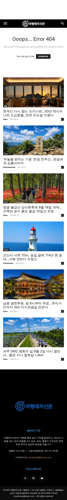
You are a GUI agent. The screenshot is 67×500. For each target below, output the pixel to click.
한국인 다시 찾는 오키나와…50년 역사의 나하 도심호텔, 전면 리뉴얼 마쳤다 (33, 113)
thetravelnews (9, 167)
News (6, 154)
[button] (5, 23)
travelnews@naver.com (39, 457)
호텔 (5, 106)
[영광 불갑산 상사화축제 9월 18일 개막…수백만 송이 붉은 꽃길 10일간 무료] (33, 188)
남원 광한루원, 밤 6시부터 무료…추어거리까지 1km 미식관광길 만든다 (32, 305)
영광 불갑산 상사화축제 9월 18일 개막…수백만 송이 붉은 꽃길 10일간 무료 (32, 209)
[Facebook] (25, 478)
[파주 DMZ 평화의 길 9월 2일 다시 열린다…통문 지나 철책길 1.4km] (33, 332)
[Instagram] (33, 478)
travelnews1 (8, 263)
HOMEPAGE (43, 56)
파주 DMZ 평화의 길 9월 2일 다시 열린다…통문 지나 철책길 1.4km (31, 353)
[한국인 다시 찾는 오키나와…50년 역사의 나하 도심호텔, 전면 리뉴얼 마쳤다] (33, 92)
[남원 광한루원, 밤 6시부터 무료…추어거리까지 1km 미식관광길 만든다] (33, 284)
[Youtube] (42, 478)
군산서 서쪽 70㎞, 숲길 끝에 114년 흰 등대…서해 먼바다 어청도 (32, 257)
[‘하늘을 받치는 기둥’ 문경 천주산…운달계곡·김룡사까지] (33, 140)
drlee (5, 119)
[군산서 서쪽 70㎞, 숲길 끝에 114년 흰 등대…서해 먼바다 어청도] (33, 236)
